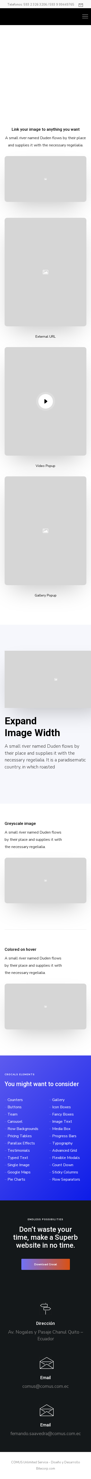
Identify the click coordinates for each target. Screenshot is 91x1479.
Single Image (19, 1165)
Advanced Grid (64, 1150)
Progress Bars (64, 1136)
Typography (62, 1143)
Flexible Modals (66, 1157)
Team (12, 1114)
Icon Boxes (61, 1107)
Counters (15, 1099)
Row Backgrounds (23, 1128)
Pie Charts (16, 1179)
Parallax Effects (21, 1143)
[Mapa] (45, 1322)
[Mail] (45, 1373)
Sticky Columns (65, 1172)
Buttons (15, 1107)
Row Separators (66, 1179)
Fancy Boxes (63, 1114)
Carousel (15, 1121)
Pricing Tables (20, 1136)
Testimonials (19, 1150)
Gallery (58, 1099)
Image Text (62, 1121)
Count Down (62, 1165)
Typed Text (18, 1157)
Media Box (61, 1128)
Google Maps (19, 1172)
